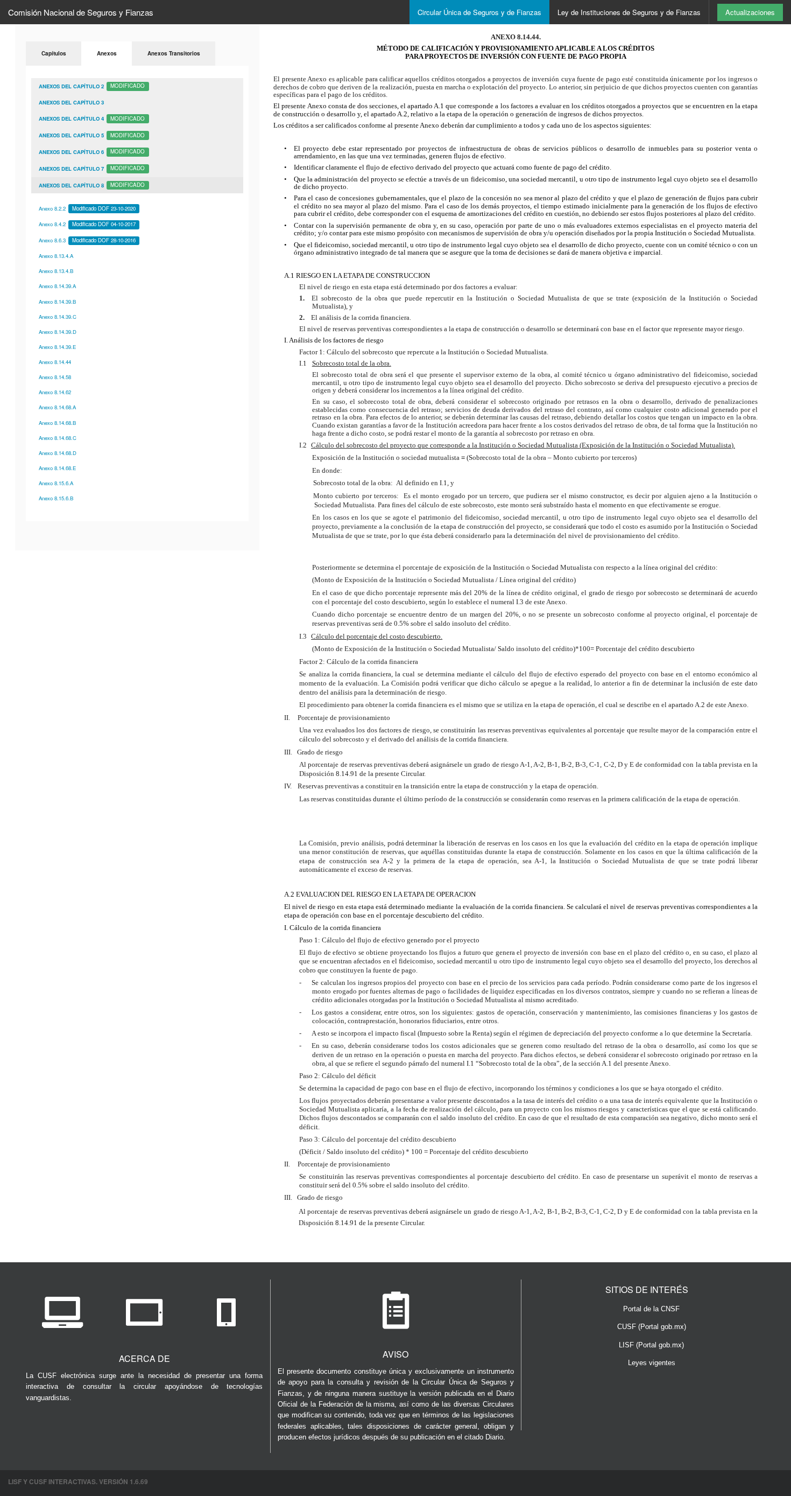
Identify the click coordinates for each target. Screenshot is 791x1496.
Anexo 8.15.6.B (56, 498)
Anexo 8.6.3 (87, 240)
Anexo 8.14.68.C (57, 438)
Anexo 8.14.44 (55, 362)
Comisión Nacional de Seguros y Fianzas (80, 12)
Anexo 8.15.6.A (56, 483)
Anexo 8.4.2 (87, 224)
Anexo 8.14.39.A (57, 286)
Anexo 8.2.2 (87, 208)
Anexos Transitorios (173, 53)
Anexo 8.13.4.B (56, 271)
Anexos (107, 53)
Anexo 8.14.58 (55, 377)
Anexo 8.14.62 (55, 392)
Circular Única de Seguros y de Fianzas (479, 12)
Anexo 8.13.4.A (56, 256)
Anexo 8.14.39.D (57, 331)
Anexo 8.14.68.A (57, 407)
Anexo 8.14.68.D (57, 453)
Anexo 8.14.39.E (57, 347)
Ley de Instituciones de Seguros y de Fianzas (629, 12)
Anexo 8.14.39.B (57, 301)
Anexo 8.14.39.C (57, 316)
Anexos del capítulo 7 (92, 168)
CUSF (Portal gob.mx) (651, 1327)
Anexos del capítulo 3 (71, 102)
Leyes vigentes (651, 1363)
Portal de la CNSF (651, 1309)
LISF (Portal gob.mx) (651, 1345)
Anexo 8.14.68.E (57, 468)
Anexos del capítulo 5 (92, 135)
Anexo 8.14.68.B (57, 423)
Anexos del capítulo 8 (92, 184)
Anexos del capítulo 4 (92, 118)
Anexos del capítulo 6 (92, 151)
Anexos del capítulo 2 (92, 85)
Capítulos (53, 53)
